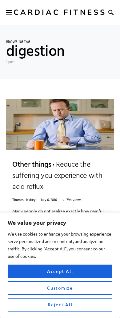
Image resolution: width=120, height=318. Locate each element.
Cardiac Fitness (60, 12)
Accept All (60, 271)
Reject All (60, 305)
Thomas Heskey (24, 200)
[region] (60, 265)
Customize (60, 288)
